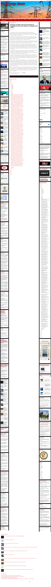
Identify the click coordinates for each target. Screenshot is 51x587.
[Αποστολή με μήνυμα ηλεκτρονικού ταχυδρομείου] (22, 72)
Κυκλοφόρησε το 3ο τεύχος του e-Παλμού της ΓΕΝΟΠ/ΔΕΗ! (4, 302)
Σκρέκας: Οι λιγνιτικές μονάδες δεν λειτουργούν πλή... (45, 284)
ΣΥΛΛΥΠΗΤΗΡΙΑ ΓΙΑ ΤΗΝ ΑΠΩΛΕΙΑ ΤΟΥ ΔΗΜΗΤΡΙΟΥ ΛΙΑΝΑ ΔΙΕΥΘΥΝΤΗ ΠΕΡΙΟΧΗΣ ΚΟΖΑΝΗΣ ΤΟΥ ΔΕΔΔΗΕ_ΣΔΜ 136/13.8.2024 (4, 357)
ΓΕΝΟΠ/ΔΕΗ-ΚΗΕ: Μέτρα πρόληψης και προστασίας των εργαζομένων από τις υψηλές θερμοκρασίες (4, 268)
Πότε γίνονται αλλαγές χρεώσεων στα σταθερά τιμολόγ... (17, 117)
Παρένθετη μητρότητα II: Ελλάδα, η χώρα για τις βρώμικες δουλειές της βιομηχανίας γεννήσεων (45, 427)
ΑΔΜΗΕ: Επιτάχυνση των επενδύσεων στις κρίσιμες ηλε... (17, 148)
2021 (41, 330)
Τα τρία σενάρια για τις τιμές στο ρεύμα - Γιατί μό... (44, 249)
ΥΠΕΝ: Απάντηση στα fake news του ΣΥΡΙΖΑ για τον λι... (17, 147)
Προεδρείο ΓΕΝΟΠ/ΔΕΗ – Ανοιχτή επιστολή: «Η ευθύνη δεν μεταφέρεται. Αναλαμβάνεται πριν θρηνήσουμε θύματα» (4, 258)
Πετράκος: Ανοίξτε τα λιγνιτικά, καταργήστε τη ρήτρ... (44, 319)
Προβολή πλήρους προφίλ (4, 529)
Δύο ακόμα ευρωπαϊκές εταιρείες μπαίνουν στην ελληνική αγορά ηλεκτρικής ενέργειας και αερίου (4, 481)
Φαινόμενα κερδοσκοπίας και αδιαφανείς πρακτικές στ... (17, 127)
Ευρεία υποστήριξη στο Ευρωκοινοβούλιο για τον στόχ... (17, 131)
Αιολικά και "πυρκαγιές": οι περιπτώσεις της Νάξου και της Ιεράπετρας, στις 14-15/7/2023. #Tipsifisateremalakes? (4, 446)
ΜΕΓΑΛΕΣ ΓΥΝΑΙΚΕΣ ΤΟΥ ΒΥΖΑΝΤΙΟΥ (44, 399)
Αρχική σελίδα (23, 76)
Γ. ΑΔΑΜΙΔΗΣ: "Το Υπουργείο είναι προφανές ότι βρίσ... (45, 290)
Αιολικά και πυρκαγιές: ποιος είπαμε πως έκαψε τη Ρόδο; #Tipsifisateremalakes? (4, 443)
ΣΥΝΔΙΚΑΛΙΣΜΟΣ (4, 20)
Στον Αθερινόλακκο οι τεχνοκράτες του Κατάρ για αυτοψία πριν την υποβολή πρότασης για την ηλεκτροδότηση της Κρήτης (45, 487)
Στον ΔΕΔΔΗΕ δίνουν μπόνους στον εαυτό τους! (44, 287)
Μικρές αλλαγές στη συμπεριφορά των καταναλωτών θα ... (17, 95)
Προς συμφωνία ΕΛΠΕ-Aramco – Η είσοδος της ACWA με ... (17, 133)
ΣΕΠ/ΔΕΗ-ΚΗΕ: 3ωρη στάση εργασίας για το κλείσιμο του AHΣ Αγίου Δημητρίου (4, 333)
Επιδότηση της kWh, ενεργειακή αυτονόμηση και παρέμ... (44, 251)
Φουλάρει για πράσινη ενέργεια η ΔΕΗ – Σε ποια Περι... (45, 248)
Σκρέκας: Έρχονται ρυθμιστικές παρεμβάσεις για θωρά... (17, 97)
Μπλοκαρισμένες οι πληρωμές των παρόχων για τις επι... (44, 314)
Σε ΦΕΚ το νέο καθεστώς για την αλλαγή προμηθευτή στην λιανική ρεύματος (4, 47)
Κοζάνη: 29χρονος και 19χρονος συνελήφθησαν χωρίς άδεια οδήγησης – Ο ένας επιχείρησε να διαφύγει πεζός (4, 228)
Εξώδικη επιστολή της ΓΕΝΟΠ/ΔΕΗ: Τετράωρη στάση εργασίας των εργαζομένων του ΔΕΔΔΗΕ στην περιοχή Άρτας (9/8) (4, 255)
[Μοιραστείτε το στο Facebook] (24, 72)
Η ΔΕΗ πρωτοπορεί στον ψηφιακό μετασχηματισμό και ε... (45, 216)
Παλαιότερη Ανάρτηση (35, 76)
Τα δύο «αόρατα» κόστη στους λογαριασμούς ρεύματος (6, 144)
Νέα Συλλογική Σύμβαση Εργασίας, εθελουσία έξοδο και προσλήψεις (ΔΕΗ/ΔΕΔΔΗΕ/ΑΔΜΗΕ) (4, 383)
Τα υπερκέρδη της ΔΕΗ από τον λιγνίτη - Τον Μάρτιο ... (44, 281)
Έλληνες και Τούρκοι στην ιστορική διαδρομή (4, 500)
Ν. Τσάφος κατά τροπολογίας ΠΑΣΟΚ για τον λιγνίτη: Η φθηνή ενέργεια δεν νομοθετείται (4, 39)
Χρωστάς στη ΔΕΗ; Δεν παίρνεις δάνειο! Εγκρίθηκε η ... (17, 154)
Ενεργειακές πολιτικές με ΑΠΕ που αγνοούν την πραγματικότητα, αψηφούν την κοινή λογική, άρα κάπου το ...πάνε (4, 460)
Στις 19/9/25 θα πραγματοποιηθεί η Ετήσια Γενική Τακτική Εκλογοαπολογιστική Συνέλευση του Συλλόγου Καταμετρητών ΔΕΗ (4, 300)
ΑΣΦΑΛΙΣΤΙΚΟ (10, 19)
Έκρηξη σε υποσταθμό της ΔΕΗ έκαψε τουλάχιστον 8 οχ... (44, 212)
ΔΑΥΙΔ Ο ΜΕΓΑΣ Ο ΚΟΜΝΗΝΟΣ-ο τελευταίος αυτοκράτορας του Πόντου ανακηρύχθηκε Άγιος (4, 497)
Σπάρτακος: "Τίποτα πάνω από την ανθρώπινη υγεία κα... (17, 115)
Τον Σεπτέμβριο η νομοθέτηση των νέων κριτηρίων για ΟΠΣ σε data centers (6, 132)
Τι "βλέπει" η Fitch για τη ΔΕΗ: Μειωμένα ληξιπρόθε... (17, 118)
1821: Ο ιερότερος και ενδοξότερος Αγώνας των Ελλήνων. (17, 113)
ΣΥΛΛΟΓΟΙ (45, 19)
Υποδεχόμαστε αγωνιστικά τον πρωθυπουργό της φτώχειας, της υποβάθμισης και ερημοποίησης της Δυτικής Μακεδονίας (4, 510)
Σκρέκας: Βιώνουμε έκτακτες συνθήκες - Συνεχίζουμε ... (17, 153)
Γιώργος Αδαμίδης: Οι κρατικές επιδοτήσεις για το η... (44, 217)
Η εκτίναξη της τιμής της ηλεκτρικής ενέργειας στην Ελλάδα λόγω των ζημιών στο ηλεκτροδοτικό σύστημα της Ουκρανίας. (45, 424)
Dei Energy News (13, 3)
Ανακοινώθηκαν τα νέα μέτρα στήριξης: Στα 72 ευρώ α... (17, 128)
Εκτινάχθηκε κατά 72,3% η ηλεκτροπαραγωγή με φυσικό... (45, 219)
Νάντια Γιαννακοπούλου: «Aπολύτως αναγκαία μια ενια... (17, 129)
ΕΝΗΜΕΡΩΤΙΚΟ (2, 372)
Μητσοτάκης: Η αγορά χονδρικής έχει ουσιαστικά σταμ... (45, 279)
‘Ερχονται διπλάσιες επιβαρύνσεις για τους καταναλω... (17, 152)
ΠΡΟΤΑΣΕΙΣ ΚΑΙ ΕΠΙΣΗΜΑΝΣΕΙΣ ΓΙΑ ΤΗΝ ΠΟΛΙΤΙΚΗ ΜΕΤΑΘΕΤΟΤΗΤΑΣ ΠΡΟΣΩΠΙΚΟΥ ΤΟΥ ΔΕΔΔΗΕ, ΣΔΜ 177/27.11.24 (4, 354)
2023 (11, 83)
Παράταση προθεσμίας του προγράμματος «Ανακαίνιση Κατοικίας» (4, 241)
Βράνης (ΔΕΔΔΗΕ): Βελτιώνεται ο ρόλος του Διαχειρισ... (45, 207)
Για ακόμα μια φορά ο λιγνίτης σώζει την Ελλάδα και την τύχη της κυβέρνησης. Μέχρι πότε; (4, 450)
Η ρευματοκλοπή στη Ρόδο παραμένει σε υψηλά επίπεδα (17, 114)
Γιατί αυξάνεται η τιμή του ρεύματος (14, 107)
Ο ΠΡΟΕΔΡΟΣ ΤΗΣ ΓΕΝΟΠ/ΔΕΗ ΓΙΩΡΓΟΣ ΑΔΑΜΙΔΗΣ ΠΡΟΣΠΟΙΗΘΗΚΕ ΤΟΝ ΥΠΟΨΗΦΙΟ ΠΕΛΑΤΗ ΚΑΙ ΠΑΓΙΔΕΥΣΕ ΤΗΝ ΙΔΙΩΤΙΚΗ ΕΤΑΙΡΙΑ (45, 501)
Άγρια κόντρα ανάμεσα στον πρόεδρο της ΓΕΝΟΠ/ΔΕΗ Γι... (45, 285)
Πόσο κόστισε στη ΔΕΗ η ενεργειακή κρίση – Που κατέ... (17, 112)
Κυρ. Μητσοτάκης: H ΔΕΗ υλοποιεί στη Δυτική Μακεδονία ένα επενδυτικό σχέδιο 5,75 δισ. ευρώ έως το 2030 (4, 78)
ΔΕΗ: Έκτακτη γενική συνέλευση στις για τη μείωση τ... (44, 327)
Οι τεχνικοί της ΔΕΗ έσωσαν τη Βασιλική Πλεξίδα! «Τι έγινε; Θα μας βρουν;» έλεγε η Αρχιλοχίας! (44, 483)
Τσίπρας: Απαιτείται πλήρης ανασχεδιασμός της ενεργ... (44, 325)
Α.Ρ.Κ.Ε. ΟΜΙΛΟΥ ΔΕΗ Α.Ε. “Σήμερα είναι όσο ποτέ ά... (17, 137)
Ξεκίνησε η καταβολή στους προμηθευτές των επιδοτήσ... (17, 132)
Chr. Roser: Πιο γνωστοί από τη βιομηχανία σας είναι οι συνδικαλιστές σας (45, 441)
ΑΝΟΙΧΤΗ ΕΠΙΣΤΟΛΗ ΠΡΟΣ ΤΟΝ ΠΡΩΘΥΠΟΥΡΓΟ (4, 211)
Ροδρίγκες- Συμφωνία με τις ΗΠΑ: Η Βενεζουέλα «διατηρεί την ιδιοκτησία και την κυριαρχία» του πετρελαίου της (4, 86)
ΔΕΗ (22, 19)
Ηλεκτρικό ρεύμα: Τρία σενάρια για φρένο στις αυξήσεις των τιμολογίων (6, 135)
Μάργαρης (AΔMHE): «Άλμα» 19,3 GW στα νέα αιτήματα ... (17, 98)
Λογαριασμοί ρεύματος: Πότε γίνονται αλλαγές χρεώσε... (17, 110)
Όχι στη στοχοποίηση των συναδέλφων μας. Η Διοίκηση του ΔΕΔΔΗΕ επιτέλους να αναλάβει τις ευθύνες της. (4, 370)
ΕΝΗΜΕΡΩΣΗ (29, 19)
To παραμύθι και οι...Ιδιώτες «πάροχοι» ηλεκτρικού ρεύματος (44, 488)
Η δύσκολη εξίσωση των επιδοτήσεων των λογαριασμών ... (45, 293)
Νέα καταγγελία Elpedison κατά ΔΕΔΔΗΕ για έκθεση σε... (44, 254)
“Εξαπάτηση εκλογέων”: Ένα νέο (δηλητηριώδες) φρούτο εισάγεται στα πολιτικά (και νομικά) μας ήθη (45, 434)
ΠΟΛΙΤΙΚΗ (41, 19)
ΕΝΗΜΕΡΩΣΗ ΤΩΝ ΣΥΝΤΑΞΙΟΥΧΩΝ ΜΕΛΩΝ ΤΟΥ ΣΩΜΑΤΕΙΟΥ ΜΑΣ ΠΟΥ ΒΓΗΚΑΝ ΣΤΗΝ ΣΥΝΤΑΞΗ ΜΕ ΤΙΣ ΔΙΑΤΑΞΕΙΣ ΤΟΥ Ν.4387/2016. (4, 215)
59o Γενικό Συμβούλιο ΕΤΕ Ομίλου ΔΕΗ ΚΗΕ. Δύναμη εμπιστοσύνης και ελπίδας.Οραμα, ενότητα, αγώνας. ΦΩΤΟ (4, 489)
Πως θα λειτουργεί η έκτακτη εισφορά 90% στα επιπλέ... (17, 111)
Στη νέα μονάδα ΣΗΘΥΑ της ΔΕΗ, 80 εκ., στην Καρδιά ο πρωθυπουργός (4, 45)
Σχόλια (2, 34)
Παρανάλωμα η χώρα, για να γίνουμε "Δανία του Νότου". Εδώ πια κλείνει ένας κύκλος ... (4, 436)
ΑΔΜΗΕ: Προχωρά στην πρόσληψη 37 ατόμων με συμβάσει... (17, 134)
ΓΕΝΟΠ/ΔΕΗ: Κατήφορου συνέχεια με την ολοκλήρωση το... (44, 322)
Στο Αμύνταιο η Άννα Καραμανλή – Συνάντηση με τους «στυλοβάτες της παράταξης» (4, 231)
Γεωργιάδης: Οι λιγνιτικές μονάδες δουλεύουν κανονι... (17, 150)
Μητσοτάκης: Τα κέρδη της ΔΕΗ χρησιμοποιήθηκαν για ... (44, 323)
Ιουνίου (12, 90)
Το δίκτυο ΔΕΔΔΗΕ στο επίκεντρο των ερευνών (6, 404)
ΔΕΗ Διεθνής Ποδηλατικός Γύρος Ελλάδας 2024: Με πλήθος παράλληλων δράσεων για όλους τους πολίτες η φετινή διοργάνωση (4, 474)
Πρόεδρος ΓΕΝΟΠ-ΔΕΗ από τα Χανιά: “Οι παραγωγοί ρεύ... (17, 130)
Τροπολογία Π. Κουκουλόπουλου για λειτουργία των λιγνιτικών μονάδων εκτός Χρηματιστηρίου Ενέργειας (4, 42)
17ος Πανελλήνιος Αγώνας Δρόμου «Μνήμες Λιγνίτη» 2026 (6, 147)
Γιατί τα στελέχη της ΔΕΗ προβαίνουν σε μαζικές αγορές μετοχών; (6, 113)
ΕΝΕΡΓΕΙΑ (25, 19)
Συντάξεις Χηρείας (3, 212)
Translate (45, 507)
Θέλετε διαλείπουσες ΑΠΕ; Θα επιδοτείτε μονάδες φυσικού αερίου (4, 466)
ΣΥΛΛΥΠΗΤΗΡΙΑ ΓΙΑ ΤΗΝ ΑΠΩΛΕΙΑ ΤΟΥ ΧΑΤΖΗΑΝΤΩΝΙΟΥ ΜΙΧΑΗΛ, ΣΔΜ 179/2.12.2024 (4, 361)
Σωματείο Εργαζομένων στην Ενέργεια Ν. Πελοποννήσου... (44, 221)
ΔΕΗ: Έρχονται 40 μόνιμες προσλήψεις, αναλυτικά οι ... (17, 96)
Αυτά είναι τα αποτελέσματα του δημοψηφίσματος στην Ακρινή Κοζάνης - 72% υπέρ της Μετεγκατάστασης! (45, 524)
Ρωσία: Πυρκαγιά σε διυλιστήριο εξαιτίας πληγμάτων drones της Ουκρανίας (4, 72)
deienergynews (3, 528)
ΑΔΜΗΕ (3, 19)
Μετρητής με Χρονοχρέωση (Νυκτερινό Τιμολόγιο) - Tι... (44, 246)
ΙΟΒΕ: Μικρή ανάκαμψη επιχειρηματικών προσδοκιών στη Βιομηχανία (44, 445)
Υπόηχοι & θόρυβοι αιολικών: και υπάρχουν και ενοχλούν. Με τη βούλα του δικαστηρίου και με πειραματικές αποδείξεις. (4, 439)
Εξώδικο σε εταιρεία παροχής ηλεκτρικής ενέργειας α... (44, 214)
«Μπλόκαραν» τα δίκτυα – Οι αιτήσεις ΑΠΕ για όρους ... (17, 108)
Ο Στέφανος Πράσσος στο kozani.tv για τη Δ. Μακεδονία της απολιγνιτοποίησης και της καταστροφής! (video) (4, 514)
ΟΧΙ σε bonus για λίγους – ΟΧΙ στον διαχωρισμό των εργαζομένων (4, 305)
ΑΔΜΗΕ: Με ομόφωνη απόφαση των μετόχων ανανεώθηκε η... (44, 316)
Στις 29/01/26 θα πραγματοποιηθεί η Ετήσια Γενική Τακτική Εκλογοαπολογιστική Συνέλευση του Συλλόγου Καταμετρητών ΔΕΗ (4, 295)
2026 (11, 80)
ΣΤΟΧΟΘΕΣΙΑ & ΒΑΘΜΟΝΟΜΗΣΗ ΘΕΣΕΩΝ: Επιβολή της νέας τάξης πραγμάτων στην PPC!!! (4, 315)
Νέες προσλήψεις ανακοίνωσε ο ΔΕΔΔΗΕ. (6, 386)
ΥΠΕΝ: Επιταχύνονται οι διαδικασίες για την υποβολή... (17, 136)
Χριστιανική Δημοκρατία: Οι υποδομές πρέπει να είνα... (17, 156)
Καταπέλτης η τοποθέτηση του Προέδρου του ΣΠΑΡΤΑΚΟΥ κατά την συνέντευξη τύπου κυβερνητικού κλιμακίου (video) (4, 285)
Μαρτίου (12, 93)
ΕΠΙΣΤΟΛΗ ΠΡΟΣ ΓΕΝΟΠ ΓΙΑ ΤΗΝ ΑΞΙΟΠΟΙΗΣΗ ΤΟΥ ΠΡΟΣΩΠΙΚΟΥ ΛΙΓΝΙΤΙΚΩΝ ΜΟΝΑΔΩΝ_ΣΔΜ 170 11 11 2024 (4, 350)
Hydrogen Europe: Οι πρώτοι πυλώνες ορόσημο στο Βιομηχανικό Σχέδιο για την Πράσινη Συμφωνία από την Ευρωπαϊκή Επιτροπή (44, 512)
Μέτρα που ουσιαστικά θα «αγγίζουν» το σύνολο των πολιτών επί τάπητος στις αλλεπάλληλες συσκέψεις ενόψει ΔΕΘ (4, 75)
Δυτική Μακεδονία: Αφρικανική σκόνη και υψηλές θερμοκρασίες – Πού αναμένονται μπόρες (4, 233)
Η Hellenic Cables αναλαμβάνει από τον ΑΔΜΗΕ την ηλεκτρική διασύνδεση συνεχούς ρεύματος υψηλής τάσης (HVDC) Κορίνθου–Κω (4, 424)
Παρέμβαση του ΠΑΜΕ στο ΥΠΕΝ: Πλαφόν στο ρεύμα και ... (17, 94)
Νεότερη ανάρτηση (12, 76)
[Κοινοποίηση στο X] (23, 72)
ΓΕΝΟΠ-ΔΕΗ (15, 19)
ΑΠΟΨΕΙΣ (6, 19)
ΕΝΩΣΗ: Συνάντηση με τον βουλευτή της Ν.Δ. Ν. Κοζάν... (44, 244)
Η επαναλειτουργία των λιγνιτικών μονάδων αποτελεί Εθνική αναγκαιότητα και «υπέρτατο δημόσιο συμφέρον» (4, 517)
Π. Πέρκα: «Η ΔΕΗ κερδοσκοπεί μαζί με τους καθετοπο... (44, 253)
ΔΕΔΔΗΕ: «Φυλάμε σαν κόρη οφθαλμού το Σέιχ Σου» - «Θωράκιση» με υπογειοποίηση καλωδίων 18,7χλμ (4, 400)
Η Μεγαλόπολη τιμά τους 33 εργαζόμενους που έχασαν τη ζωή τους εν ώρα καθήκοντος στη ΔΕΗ (4, 414)
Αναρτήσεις (3, 33)
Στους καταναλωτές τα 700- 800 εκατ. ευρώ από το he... (17, 157)
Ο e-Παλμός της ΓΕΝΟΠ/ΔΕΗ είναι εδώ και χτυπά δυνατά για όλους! (4, 325)
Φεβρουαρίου (42, 328)
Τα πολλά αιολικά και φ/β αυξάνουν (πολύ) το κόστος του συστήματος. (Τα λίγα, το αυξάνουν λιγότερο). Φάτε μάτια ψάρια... (4, 456)
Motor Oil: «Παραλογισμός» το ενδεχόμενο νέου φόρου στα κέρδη (4, 248)
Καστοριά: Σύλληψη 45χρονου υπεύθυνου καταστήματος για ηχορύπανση (4, 236)
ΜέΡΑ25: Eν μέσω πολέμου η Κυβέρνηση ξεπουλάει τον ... (44, 313)
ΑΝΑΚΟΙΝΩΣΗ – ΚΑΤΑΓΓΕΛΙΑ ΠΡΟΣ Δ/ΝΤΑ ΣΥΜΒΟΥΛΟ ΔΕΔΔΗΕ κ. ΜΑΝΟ (4, 375)
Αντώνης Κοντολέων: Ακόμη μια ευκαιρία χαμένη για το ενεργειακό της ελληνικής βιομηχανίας (44, 440)
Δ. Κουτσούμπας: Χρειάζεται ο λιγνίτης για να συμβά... (44, 256)
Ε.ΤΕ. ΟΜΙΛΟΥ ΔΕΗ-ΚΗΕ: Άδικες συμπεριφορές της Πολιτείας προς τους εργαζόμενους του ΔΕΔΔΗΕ (4, 419)
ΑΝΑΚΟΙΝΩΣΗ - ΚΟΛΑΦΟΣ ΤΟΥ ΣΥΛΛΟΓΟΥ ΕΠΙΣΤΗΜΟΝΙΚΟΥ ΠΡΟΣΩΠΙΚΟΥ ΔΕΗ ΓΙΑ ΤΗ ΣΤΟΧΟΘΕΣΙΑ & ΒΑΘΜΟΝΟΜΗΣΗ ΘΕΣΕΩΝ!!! (4, 318)
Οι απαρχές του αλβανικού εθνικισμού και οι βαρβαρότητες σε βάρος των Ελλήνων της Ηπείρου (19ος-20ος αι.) (4, 504)
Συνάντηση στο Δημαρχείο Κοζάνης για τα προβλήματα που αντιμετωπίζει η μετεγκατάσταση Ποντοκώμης (44, 515)
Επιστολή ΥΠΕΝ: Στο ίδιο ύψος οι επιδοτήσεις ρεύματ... (45, 318)
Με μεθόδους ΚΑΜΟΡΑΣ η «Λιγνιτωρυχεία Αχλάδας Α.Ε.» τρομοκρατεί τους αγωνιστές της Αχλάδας (4, 523)
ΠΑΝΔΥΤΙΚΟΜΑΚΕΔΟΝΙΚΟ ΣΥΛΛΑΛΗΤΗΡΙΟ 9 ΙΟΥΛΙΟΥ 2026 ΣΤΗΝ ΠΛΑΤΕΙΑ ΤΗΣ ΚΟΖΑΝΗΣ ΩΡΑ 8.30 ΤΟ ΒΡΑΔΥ (4, 219)
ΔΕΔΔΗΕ (19, 19)
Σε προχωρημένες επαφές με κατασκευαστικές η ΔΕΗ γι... (17, 109)
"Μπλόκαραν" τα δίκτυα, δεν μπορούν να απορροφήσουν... (45, 209)
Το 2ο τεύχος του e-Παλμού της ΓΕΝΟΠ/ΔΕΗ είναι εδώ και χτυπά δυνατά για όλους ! (4, 307)
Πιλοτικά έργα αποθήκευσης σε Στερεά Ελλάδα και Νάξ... (17, 138)
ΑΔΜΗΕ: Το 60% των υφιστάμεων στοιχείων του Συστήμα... (45, 243)
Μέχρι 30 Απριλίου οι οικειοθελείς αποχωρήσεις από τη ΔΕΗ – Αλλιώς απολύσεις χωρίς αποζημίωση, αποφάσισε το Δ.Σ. (45, 495)
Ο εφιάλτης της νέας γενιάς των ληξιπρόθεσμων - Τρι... (17, 135)
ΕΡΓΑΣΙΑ (34, 19)
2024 (11, 82)
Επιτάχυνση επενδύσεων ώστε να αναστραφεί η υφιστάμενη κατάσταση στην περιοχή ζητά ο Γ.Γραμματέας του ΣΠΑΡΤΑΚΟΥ (4, 282)
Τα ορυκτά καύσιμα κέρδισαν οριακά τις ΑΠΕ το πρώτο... (44, 211)
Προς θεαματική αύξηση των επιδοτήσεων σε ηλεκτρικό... (44, 289)
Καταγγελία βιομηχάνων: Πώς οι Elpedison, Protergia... (44, 282)
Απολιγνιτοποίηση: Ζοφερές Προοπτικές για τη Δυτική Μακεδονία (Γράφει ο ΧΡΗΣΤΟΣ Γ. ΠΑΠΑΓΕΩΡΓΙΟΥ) (4, 520)
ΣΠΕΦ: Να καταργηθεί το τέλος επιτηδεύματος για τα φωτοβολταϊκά (4, 245)
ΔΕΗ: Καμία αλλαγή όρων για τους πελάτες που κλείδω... (17, 116)
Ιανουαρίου (42, 329)
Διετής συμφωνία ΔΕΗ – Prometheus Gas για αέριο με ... (17, 155)
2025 (11, 81)
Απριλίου (12, 92)
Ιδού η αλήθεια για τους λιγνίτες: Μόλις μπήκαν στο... (16, 151)
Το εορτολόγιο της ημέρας (4, 156)
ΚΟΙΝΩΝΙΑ (37, 19)
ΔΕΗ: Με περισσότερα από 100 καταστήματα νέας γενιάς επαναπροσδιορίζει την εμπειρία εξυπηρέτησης (4, 123)
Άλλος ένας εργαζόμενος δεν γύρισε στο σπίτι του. (4, 376)
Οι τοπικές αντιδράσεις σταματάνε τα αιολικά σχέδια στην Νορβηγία (4, 469)
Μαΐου (11, 91)
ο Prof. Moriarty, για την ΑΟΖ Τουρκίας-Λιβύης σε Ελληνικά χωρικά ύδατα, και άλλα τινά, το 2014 (4, 463)
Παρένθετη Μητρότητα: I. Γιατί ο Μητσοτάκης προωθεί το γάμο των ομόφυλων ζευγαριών (45, 429)
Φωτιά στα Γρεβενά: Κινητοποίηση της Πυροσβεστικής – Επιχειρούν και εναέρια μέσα (4, 225)
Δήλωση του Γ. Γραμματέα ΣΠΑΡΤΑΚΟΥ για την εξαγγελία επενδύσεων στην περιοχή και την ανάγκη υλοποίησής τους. (4, 288)
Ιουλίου (12, 89)
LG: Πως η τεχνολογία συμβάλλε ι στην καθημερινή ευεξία (4, 243)
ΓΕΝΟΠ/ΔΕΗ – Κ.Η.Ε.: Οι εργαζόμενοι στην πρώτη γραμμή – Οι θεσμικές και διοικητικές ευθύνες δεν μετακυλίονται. (4, 265)
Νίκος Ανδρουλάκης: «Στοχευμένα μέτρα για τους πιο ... (17, 149)
